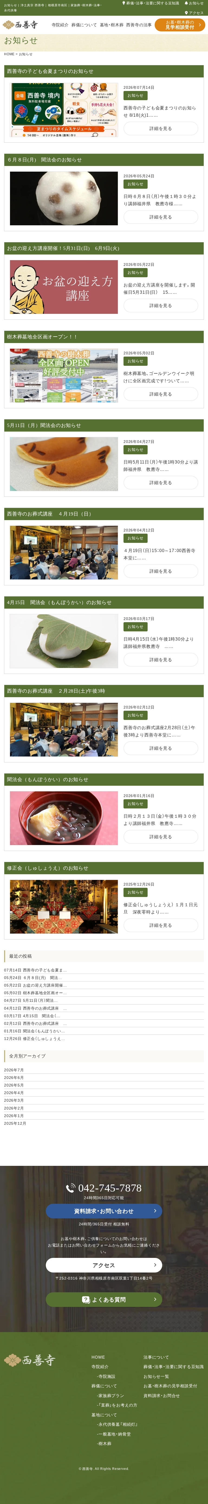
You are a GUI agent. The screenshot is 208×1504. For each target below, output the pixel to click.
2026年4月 (14, 1093)
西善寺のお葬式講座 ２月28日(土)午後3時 (56, 691)
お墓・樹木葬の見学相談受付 (170, 1386)
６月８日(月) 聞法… (33, 978)
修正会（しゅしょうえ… (34, 1038)
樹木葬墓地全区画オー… (35, 993)
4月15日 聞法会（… (32, 1016)
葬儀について (84, 24)
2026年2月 (14, 1108)
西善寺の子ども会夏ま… (35, 970)
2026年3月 (14, 1100)
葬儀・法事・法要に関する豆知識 (152, 3)
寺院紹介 (60, 24)
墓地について (104, 1414)
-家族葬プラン (110, 1395)
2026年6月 (14, 1077)
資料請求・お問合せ (162, 1395)
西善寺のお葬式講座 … (35, 1008)
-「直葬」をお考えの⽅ (117, 1405)
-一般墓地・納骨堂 (114, 1434)
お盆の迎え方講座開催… (35, 985)
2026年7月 (14, 1070)
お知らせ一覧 (156, 1376)
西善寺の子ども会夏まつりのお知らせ (50, 71)
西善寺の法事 (139, 24)
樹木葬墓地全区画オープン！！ (42, 337)
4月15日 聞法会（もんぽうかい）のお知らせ (59, 602)
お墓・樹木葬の (179, 25)
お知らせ (196, 3)
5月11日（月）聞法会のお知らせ (44, 425)
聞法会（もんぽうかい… (34, 1031)
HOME (98, 1357)
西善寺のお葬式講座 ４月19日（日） (50, 514)
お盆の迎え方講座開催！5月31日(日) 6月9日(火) (63, 248)
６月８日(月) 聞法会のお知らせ (44, 159)
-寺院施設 (106, 1376)
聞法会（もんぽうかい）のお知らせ (48, 779)
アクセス (196, 13)
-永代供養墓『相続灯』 (117, 1424)
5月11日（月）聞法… (31, 1000)
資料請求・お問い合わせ (104, 1211)
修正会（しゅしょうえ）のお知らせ (48, 868)
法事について (156, 1357)
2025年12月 (15, 1123)
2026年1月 (14, 1116)
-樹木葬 (104, 1443)
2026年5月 (14, 1085)
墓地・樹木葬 (112, 24)
